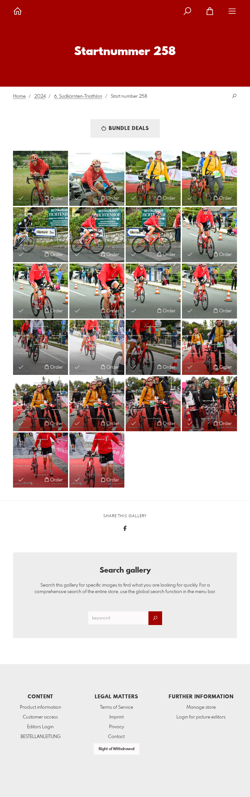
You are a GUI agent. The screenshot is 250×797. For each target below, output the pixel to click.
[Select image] (21, 197)
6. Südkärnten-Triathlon (78, 96)
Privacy (116, 727)
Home (19, 96)
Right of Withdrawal (116, 749)
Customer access (40, 717)
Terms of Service (116, 707)
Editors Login (40, 727)
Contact (116, 736)
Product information (40, 707)
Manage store (201, 707)
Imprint (116, 717)
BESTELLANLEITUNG (41, 736)
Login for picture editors (201, 717)
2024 (40, 96)
